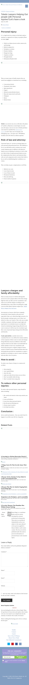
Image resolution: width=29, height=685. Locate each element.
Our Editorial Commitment (13, 640)
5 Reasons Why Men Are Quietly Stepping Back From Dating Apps (14, 487)
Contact (14, 632)
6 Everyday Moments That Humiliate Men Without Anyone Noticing (12, 506)
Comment (4, 551)
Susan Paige (6, 24)
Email (3, 578)
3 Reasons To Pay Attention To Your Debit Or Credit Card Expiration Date (13, 477)
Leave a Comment (6, 27)
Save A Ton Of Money (14, 636)
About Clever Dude (14, 638)
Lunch (14, 634)
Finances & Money (10, 11)
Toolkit (14, 630)
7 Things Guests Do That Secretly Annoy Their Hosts (14, 465)
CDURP (3, 11)
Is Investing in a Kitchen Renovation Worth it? (14, 456)
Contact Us (19, 678)
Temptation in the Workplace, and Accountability (14, 497)
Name (3, 570)
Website (3, 585)
